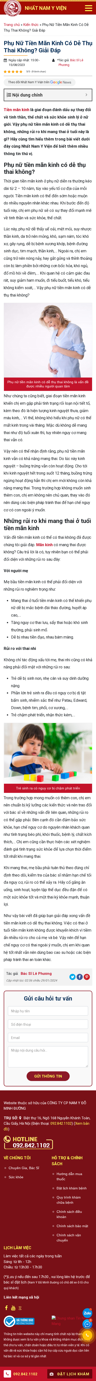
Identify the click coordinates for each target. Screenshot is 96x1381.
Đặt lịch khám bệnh (72, 1188)
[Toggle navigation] (88, 8)
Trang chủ (12, 24)
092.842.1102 (61, 1123)
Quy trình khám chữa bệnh (69, 1199)
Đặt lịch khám (72, 1374)
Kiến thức (31, 24)
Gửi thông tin (48, 1076)
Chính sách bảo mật (72, 1226)
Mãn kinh (44, 544)
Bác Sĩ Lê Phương (36, 973)
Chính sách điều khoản (69, 1214)
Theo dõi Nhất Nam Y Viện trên (29, 82)
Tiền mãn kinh (16, 109)
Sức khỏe (16, 1177)
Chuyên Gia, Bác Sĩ (24, 1168)
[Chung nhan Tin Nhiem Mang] (72, 1321)
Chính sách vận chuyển (69, 1237)
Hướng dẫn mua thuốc (69, 1176)
